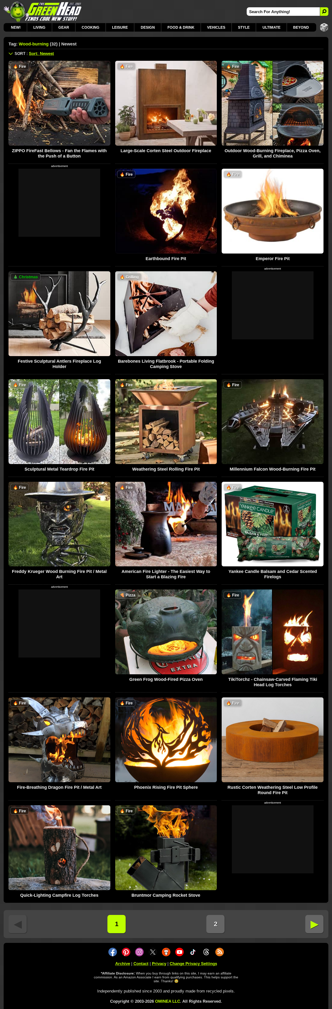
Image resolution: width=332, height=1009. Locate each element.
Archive (122, 963)
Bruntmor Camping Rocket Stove (165, 895)
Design (148, 27)
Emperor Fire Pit (273, 258)
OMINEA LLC (167, 1001)
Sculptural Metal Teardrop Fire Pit (59, 469)
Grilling (129, 277)
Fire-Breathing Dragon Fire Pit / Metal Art (59, 787)
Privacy (159, 963)
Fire (19, 66)
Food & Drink (180, 27)
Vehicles (216, 27)
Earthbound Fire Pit (166, 258)
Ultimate (271, 27)
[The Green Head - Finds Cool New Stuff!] (43, 11)
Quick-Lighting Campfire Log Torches (59, 895)
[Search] (324, 11)
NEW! (16, 27)
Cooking (90, 27)
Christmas (25, 277)
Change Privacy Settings (193, 963)
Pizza (127, 595)
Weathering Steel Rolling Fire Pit (166, 469)
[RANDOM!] (324, 27)
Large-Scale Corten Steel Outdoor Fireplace (166, 150)
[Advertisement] (59, 203)
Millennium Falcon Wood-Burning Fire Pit (272, 469)
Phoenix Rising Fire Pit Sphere (166, 787)
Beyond (301, 27)
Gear (63, 27)
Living (39, 27)
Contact (141, 963)
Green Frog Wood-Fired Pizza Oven (166, 679)
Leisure (120, 27)
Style (244, 27)
